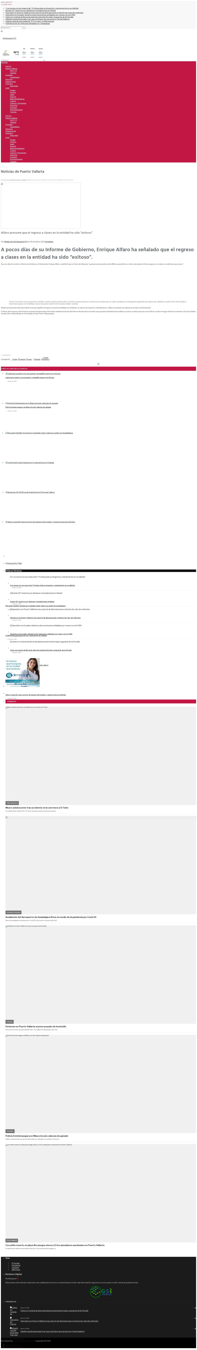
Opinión (13, 73)
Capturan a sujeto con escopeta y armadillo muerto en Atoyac (29, 377)
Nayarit (13, 97)
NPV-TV (13, 71)
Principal (15, 1263)
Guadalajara (14, 77)
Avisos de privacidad (14, 1347)
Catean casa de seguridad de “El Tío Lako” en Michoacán (29, 21)
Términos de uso (12, 1345)
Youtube (15, 1267)
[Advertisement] (98, 283)
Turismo (13, 112)
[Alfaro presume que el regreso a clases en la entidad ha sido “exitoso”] (41, 228)
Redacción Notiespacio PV (15, 242)
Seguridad (14, 86)
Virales (13, 90)
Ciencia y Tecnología (18, 103)
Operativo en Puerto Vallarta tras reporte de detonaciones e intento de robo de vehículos (44, 13)
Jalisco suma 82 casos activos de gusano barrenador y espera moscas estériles (35, 695)
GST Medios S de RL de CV (12, 1339)
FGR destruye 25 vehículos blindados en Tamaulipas (27, 23)
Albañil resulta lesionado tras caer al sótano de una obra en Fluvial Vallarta (37, 19)
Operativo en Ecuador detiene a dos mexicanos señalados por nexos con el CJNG (40, 15)
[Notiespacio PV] (8, 38)
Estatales (9, 75)
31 (195, 1328)
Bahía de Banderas (17, 99)
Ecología (13, 107)
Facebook (16, 1265)
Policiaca (9, 84)
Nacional (9, 79)
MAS (7, 88)
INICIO (8, 66)
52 (195, 1318)
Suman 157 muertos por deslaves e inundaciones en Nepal (30, 10)
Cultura (13, 101)
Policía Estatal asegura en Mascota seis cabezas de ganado (28, 407)
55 (195, 1307)
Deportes (13, 105)
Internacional (10, 81)
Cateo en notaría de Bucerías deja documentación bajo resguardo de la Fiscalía (39, 17)
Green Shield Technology (24, 1341)
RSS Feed (15, 1270)
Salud (12, 94)
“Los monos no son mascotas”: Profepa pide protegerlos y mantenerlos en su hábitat (42, 8)
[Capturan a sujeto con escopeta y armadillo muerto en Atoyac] (33, 374)
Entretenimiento (16, 110)
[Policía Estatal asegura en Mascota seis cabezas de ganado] (31, 403)
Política (13, 92)
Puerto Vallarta (11, 68)
